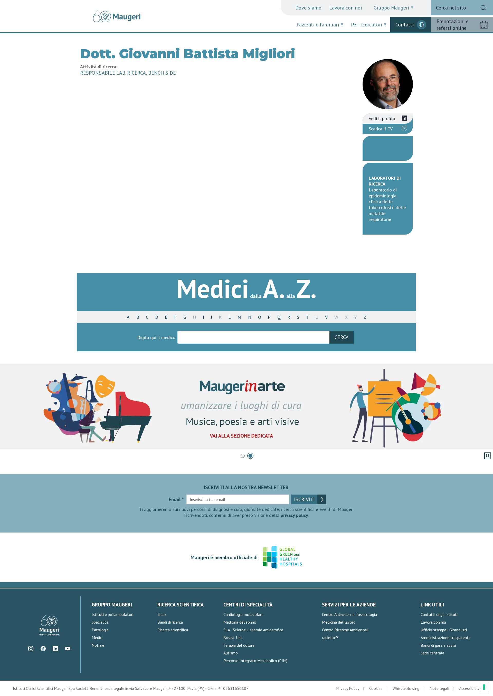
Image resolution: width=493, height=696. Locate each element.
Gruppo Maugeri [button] (391, 7)
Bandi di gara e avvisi (438, 645)
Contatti (404, 24)
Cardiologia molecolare (243, 614)
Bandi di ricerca (170, 622)
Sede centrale (432, 652)
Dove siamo (308, 7)
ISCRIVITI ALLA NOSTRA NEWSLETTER (246, 487)
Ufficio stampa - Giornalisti (444, 629)
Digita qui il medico (156, 337)
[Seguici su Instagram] (30, 648)
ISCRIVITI (304, 499)
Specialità (100, 622)
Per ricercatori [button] (366, 24)
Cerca (342, 337)
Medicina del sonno (239, 622)
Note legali (439, 688)
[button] (243, 456)
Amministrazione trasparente (446, 637)
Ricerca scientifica (172, 629)
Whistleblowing (406, 688)
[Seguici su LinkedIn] (55, 648)
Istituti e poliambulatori (112, 614)
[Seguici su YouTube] (67, 648)
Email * (176, 499)
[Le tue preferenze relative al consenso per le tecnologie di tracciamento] (484, 687)
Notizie (98, 645)
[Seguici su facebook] (43, 648)
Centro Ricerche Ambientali (345, 629)
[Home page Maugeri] (116, 16)
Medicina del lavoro (339, 622)
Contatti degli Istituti (439, 614)
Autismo (230, 652)
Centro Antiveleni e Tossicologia (349, 614)
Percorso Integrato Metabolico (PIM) (255, 660)
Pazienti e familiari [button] (318, 24)
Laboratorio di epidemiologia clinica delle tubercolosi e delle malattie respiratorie (387, 204)
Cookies (375, 688)
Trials (162, 614)
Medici (97, 637)
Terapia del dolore (238, 645)
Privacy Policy (347, 688)
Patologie (100, 629)
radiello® (330, 637)
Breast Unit (233, 637)
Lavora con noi (345, 7)
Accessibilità (469, 688)
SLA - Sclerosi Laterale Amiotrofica (253, 629)
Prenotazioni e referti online (453, 24)
